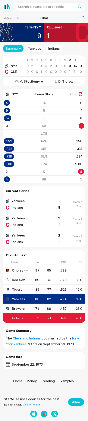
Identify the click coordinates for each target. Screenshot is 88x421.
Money (31, 381)
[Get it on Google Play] (44, 414)
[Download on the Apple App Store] (33, 414)
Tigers (17, 289)
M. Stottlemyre (31, 81)
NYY (14, 65)
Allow (76, 402)
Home (18, 381)
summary (13, 48)
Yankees (34, 48)
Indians (54, 48)
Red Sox (18, 279)
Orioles (17, 270)
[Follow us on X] (55, 414)
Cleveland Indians (27, 338)
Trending (48, 381)
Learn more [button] (32, 404)
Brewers (18, 308)
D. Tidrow (65, 81)
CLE (14, 71)
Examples (66, 381)
